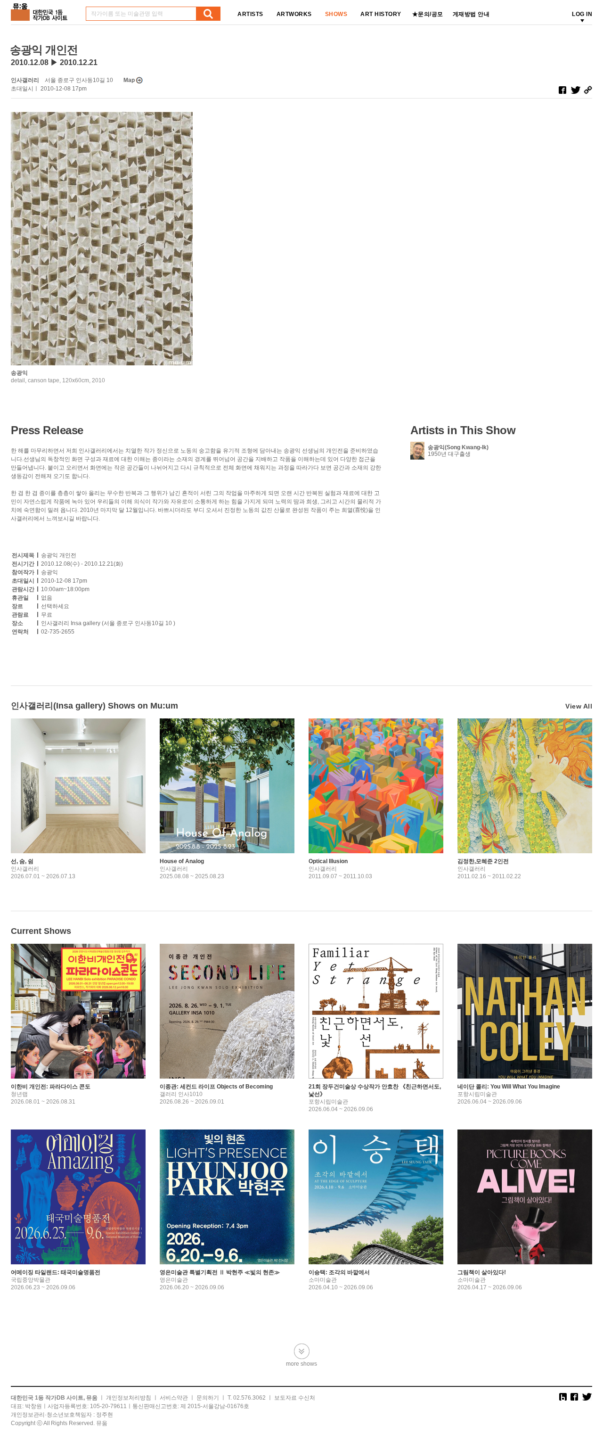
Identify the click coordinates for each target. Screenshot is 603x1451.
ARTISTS (250, 14)
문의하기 (207, 1397)
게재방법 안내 (471, 14)
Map (129, 80)
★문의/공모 (427, 14)
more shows (301, 1363)
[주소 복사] (588, 90)
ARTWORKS (294, 14)
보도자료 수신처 (294, 1397)
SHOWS (336, 14)
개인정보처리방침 (128, 1397)
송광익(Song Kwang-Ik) (458, 447)
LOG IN (582, 14)
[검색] (208, 14)
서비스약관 (174, 1397)
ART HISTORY (380, 14)
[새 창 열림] (562, 90)
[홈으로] (41, 8)
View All (578, 706)
